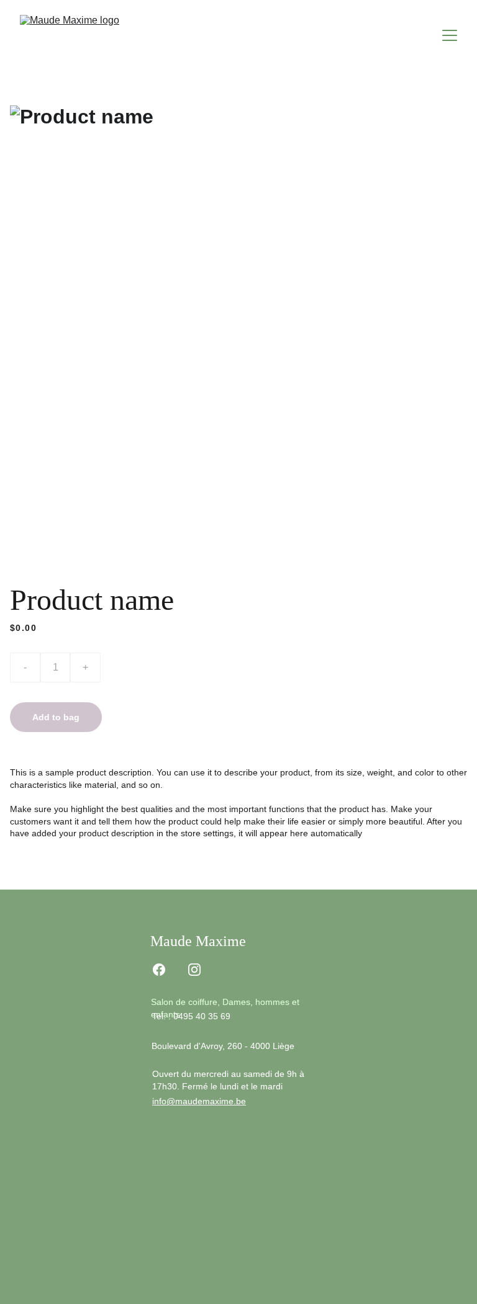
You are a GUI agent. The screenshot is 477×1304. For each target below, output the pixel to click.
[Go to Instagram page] (194, 969)
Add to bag (56, 717)
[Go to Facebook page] (159, 969)
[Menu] (449, 35)
